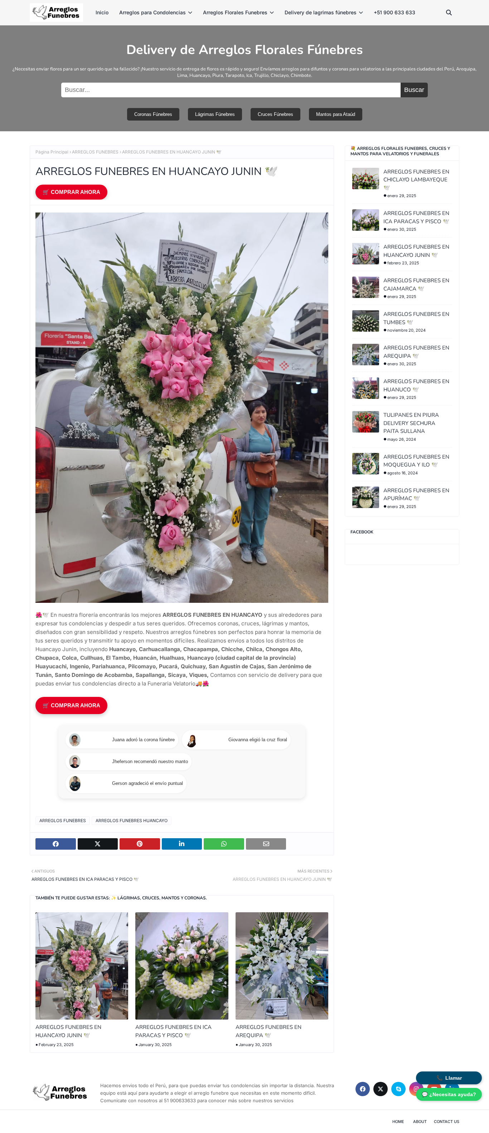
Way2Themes (91, 1121)
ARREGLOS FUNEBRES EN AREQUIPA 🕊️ (268, 1031)
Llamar (449, 1078)
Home (398, 1121)
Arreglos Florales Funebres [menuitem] (235, 12)
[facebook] (362, 1089)
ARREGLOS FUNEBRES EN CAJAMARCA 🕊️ (416, 284)
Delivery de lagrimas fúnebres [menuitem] (321, 12)
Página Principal (51, 152)
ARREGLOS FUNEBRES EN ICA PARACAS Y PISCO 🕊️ (173, 1031)
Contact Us (446, 1121)
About (420, 1121)
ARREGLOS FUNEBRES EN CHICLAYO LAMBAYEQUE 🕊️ (416, 179)
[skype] (398, 1089)
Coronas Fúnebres (153, 114)
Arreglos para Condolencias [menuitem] (152, 12)
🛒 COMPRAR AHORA (71, 192)
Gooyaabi (152, 1121)
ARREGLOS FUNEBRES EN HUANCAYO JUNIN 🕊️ (68, 1031)
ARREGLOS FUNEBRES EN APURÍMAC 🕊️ (416, 494)
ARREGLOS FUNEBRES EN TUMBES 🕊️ (416, 318)
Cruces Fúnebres (275, 114)
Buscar (414, 89)
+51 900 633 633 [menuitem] (394, 12)
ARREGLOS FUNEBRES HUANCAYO (132, 820)
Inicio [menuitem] (102, 12)
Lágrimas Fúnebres (215, 114)
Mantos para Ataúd (335, 114)
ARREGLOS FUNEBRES (95, 152)
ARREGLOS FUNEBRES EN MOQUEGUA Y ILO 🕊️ (416, 461)
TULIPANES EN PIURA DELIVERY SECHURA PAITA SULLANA (411, 423)
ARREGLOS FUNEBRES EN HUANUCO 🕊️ (416, 385)
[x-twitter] (380, 1089)
